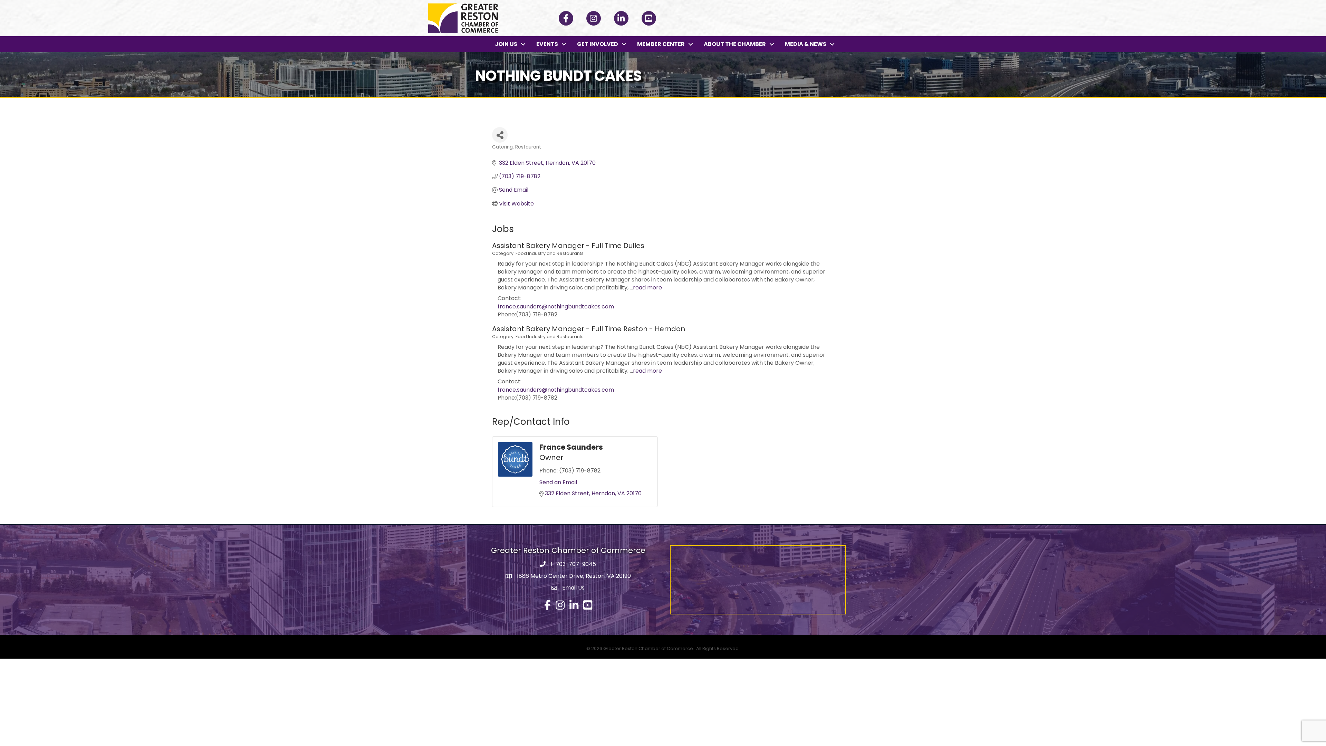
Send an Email (558, 482)
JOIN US (506, 44)
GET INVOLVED (597, 44)
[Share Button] (500, 135)
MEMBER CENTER (661, 44)
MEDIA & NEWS (805, 44)
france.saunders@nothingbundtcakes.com (556, 306)
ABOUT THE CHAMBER (735, 44)
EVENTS (547, 44)
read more (647, 287)
